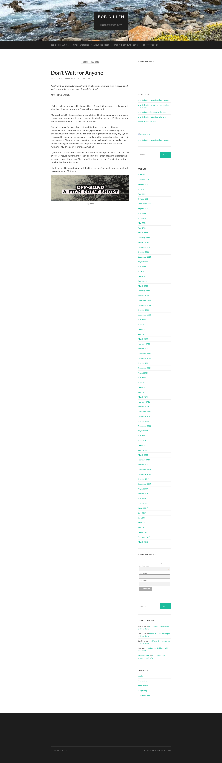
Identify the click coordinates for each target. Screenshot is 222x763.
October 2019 (143, 479)
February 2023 (144, 290)
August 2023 (143, 262)
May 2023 (142, 276)
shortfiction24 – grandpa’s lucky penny (153, 100)
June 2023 (142, 271)
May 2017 (142, 522)
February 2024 (144, 237)
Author (146, 134)
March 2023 (143, 286)
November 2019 (144, 474)
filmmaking (142, 681)
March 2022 (143, 339)
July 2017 (142, 513)
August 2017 (143, 508)
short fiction (143, 686)
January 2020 (143, 464)
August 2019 (143, 489)
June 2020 (142, 440)
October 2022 (143, 310)
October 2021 (143, 363)
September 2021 (144, 368)
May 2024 (142, 223)
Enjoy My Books (150, 45)
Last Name (143, 580)
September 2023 (144, 257)
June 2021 (142, 382)
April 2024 (142, 228)
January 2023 (143, 295)
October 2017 (143, 503)
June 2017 (142, 518)
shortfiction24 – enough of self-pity (151, 656)
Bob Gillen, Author (60, 45)
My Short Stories (81, 45)
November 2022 (144, 305)
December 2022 (144, 300)
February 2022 (144, 344)
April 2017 (142, 527)
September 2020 (144, 426)
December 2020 (144, 411)
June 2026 (142, 175)
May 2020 (142, 445)
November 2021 (144, 358)
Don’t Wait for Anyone (77, 73)
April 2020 (142, 450)
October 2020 (143, 421)
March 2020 (143, 455)
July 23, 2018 (56, 79)
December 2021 (144, 353)
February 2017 (144, 537)
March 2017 (143, 532)
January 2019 (143, 493)
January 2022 (143, 349)
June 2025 (142, 189)
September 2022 (144, 315)
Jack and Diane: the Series (126, 45)
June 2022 (142, 324)
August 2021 (143, 373)
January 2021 (143, 406)
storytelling (142, 690)
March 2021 (143, 397)
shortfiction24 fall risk (147, 122)
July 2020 (142, 435)
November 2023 (144, 247)
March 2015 (143, 542)
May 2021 (142, 387)
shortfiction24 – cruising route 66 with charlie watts (153, 106)
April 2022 (142, 334)
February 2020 (144, 460)
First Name (143, 573)
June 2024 (142, 218)
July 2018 (142, 498)
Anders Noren (158, 751)
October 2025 (143, 179)
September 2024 (144, 204)
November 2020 (144, 416)
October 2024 (143, 199)
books (140, 676)
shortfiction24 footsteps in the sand (152, 112)
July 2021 (142, 378)
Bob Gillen (111, 17)
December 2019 (144, 469)
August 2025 (143, 184)
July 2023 (142, 266)
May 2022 (142, 329)
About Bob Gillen (101, 45)
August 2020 (143, 431)
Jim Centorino (143, 655)
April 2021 (142, 392)
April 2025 (142, 194)
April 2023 (142, 281)
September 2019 (144, 484)
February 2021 (144, 402)
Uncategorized (144, 695)
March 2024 (143, 233)
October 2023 (143, 252)
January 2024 (143, 242)
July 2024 (142, 213)
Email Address (154, 566)
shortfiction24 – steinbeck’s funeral (152, 117)
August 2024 (143, 208)
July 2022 (142, 319)
